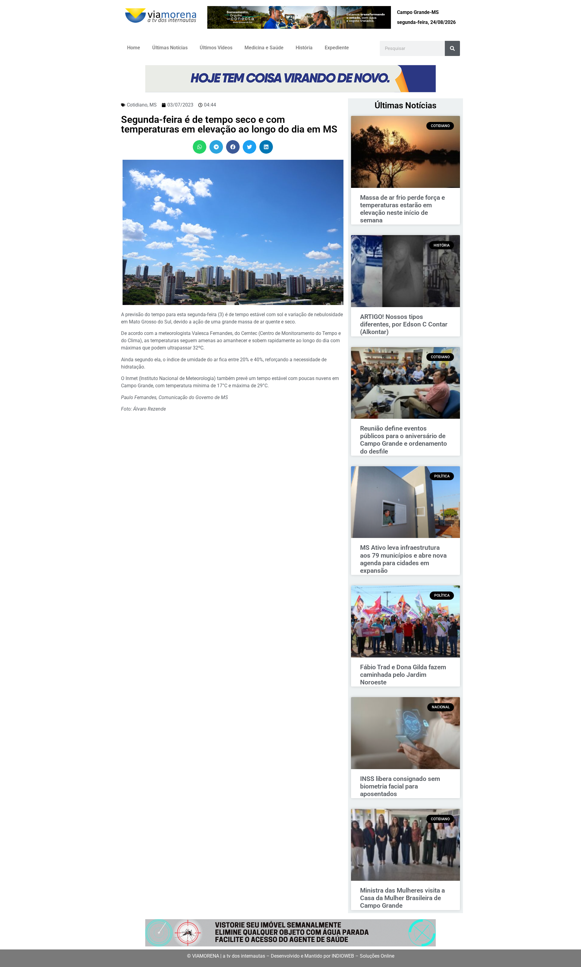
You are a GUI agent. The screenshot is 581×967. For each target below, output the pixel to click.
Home (133, 48)
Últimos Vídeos (216, 48)
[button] (199, 147)
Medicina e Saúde (264, 48)
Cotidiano (137, 105)
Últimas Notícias (170, 48)
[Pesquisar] (452, 48)
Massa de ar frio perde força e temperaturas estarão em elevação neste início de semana (402, 209)
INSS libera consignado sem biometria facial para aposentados (400, 786)
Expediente (337, 48)
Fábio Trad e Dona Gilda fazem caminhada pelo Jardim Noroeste (403, 675)
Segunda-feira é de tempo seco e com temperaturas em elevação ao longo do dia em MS (229, 124)
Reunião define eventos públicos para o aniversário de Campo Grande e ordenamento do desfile (403, 440)
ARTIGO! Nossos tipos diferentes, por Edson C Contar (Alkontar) (404, 324)
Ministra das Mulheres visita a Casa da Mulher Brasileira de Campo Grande (402, 898)
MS (153, 105)
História (304, 48)
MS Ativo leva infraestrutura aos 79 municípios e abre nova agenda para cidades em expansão (403, 559)
